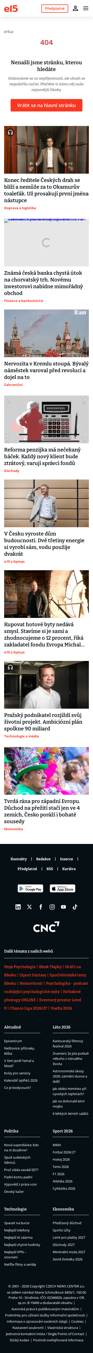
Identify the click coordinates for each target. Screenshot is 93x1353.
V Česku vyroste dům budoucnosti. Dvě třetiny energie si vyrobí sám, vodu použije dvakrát (44, 544)
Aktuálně (12, 1027)
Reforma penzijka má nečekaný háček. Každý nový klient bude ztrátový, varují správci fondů (42, 456)
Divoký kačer (14, 1191)
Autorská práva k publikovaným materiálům (45, 1309)
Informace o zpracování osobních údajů (37, 1321)
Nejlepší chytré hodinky (22, 1244)
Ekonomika (63, 1209)
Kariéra (69, 869)
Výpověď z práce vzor (20, 1184)
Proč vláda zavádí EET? (21, 1169)
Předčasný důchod (67, 1223)
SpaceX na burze (16, 1223)
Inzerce (66, 859)
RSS (50, 869)
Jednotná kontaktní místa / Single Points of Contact (45, 1333)
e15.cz (8, 31)
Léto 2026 (62, 1027)
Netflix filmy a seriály (20, 1264)
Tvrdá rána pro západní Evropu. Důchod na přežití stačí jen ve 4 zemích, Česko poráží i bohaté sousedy (42, 811)
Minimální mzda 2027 (69, 1252)
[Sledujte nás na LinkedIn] (18, 907)
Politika (11, 1131)
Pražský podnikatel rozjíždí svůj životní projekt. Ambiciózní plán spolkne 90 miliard (43, 722)
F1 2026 (58, 1174)
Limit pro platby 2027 (69, 1237)
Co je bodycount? (17, 1087)
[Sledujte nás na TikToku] (75, 907)
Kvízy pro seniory (17, 1073)
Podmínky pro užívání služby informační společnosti (45, 1315)
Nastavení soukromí (27, 1327)
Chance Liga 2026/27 (28, 1008)
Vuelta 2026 (61, 1008)
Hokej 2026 (61, 1159)
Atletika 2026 (62, 1181)
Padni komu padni (18, 1177)
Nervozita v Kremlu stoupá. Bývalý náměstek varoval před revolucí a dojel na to (46, 370)
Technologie (15, 1209)
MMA (57, 1145)
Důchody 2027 (64, 1244)
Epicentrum (13, 1041)
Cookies (77, 1321)
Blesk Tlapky (50, 966)
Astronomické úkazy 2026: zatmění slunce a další (70, 1076)
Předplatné (27, 869)
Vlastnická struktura (62, 1327)
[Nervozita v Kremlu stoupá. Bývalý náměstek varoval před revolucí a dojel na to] (46, 333)
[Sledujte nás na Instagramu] (52, 907)
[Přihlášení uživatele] (75, 8)
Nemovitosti (31, 983)
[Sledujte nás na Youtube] (63, 907)
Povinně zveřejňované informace (58, 1340)
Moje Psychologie (20, 966)
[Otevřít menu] (86, 8)
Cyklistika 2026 (64, 1188)
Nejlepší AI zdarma (18, 1237)
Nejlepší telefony (17, 1230)
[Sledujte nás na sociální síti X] (29, 907)
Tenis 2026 (61, 1166)
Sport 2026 (63, 1131)
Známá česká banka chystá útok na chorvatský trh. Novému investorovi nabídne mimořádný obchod (43, 283)
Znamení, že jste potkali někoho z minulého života (71, 1058)
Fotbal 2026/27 (64, 1152)
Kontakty (19, 859)
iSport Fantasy (33, 975)
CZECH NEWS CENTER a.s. (65, 1286)
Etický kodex (19, 1340)
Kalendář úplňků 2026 (20, 1080)
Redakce (43, 859)
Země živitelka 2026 (67, 1259)
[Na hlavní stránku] (11, 8)
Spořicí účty (62, 1230)
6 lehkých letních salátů (70, 1113)
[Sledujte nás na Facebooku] (41, 907)
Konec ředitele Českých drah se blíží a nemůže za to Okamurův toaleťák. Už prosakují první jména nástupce (46, 190)
